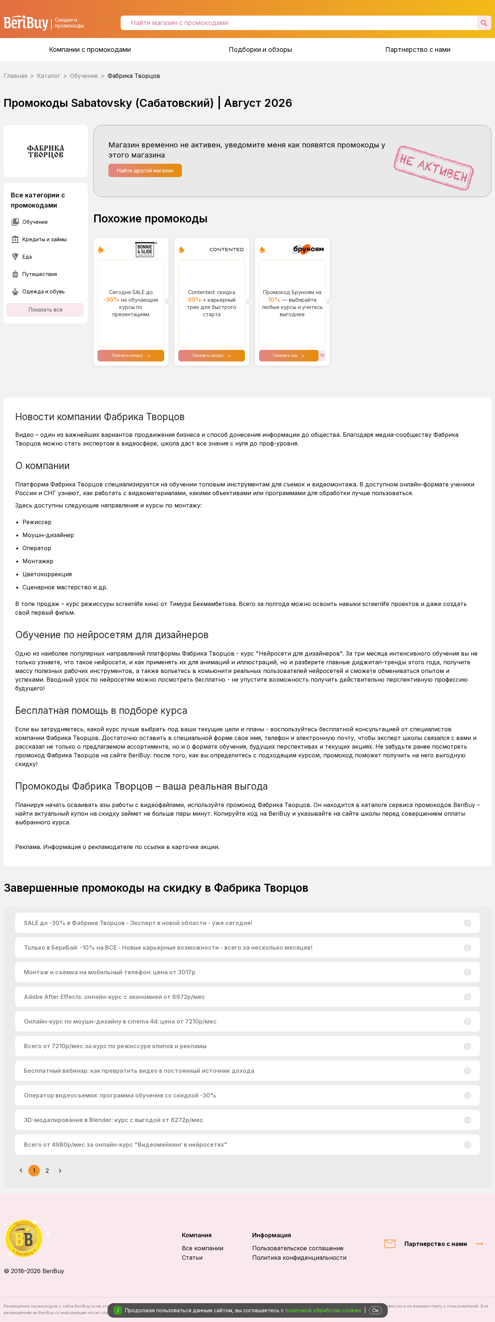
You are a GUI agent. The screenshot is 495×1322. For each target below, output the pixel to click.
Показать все (46, 309)
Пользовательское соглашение (298, 1248)
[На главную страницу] (34, 1238)
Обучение (84, 75)
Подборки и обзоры (260, 49)
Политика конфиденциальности (299, 1257)
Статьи (192, 1257)
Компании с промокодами (90, 49)
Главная (15, 75)
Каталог (48, 75)
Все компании (202, 1248)
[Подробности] (467, 922)
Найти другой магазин (145, 170)
